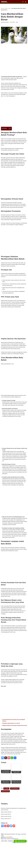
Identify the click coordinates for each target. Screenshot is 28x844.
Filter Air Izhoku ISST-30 (6, 816)
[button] (20, 841)
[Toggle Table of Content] (9, 128)
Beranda (2, 8)
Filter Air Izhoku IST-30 (6, 818)
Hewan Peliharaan (5, 791)
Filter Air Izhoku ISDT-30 (6, 812)
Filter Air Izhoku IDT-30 (6, 814)
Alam (9, 8)
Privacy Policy (4, 840)
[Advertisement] (14, 62)
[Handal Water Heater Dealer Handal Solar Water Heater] (4, 2)
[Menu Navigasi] (25, 2)
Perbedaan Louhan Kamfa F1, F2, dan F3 (11, 723)
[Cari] (22, 1)
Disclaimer (10, 840)
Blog (6, 8)
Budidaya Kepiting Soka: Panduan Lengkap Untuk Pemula (14, 725)
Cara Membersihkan (15, 788)
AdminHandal (5, 22)
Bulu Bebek (6, 788)
